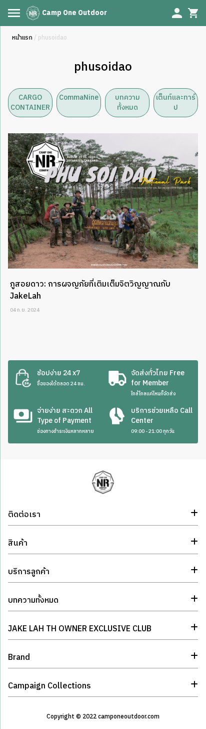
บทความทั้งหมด (127, 102)
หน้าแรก (22, 38)
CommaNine (78, 97)
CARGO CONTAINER (30, 102)
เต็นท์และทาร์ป (176, 102)
